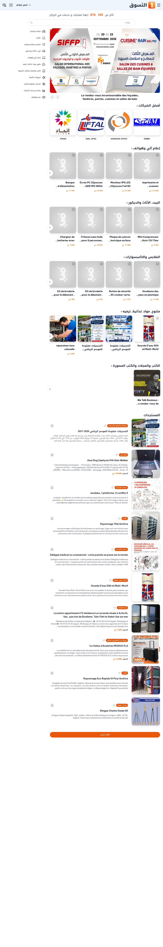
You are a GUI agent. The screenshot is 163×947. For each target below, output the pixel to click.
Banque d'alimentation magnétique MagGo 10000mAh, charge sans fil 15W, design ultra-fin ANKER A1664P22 (63, 184)
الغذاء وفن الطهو (120, 580)
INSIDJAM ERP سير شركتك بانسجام (110, 100)
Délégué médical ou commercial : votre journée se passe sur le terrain (89, 554)
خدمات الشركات (121, 487)
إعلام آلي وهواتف (146, 148)
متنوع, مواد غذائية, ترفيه (141, 311)
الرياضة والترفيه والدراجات (117, 425)
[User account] (4, 5)
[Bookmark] (157, 155)
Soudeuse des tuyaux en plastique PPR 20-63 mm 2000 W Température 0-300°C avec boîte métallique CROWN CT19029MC (147, 293)
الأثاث (125, 518)
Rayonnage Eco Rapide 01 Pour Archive (105, 678)
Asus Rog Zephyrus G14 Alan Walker (107, 460)
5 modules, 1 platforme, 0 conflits (109, 493)
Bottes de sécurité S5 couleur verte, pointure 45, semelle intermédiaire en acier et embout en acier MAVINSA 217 (120, 293)
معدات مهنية (122, 705)
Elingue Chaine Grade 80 (114, 710)
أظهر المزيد (105, 734)
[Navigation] (159, 5)
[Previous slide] (52, 97)
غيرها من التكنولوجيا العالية (117, 640)
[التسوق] (151, 5)
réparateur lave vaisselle (65, 347)
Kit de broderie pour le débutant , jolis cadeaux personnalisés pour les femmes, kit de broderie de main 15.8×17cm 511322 (63, 293)
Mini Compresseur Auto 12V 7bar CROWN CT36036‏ (148, 238)
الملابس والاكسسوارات (142, 257)
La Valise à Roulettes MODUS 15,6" (108, 645)
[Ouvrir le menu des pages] (10, 5)
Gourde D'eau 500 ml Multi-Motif (148, 347)
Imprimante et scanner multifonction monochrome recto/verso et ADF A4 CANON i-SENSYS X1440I (147, 184)
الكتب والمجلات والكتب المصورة (136, 366)
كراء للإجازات (122, 607)
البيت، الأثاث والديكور (144, 203)
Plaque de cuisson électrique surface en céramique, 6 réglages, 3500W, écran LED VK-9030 (120, 238)
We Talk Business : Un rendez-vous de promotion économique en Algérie (148, 402)
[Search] (31, 22)
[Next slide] (58, 97)
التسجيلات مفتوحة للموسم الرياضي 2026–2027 (120, 347)
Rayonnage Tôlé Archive (114, 523)
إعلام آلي (123, 454)
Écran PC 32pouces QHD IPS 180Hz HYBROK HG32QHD (91, 184)
